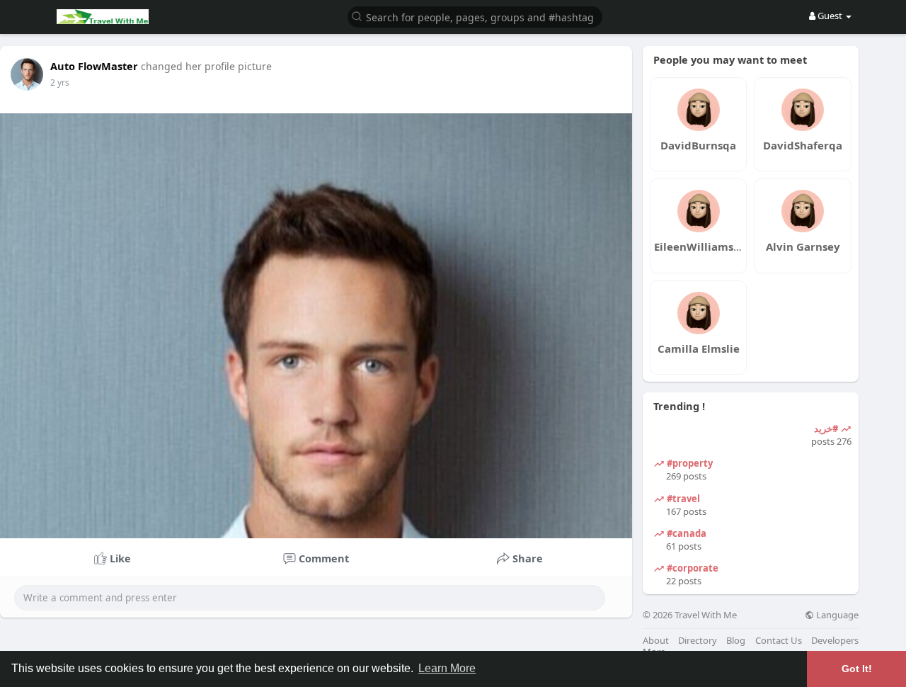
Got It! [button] (857, 668)
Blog (735, 640)
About (656, 640)
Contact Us (778, 640)
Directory (697, 640)
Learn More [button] (447, 668)
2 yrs (59, 82)
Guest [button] (829, 15)
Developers (835, 640)
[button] (475, 16)
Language (836, 615)
